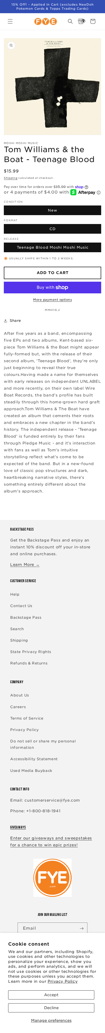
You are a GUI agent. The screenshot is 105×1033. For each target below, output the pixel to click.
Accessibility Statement (34, 759)
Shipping (11, 177)
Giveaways (18, 827)
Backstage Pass (25, 617)
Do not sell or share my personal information (43, 744)
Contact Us (21, 606)
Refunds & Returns (28, 663)
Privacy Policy (62, 981)
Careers (18, 707)
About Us (19, 695)
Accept (51, 995)
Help (14, 594)
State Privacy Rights (30, 652)
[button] (10, 21)
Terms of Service (27, 718)
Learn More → (25, 564)
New (52, 210)
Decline (51, 1008)
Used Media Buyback (31, 771)
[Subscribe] (81, 928)
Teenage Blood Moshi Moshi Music (52, 247)
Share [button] (15, 321)
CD (52, 229)
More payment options (52, 299)
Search (17, 629)
